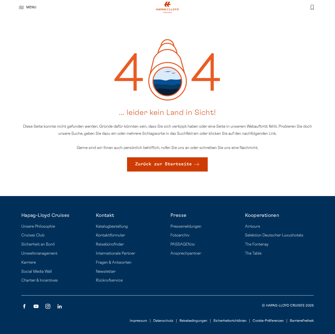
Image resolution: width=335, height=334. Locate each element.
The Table (253, 253)
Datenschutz (163, 320)
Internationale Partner (115, 253)
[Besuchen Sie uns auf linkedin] (60, 306)
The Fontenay (257, 244)
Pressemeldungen (185, 226)
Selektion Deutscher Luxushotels (274, 235)
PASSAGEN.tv (182, 244)
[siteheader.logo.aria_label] (167, 7)
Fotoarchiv (180, 235)
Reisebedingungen (193, 320)
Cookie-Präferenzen (268, 320)
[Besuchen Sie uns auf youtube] (36, 306)
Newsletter (106, 271)
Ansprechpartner (185, 253)
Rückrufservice (109, 280)
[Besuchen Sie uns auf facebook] (24, 306)
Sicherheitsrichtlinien (229, 320)
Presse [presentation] (178, 215)
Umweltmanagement (39, 253)
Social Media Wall (36, 271)
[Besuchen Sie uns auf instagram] (48, 306)
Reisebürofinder (110, 244)
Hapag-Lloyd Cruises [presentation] (45, 215)
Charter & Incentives (39, 280)
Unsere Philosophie (38, 226)
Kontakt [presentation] (105, 215)
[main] (167, 98)
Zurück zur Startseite (163, 164)
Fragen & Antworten (113, 262)
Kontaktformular (110, 235)
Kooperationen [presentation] (262, 215)
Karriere (28, 262)
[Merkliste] (312, 7)
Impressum (138, 320)
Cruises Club (32, 235)
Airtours (252, 226)
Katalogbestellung (112, 226)
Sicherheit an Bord (37, 244)
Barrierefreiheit (302, 320)
